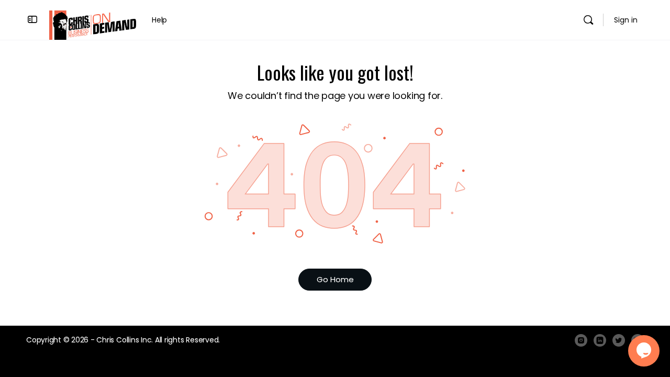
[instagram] (581, 340)
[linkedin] (600, 340)
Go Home (335, 279)
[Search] (588, 20)
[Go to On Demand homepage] (92, 24)
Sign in (626, 20)
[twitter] (618, 340)
